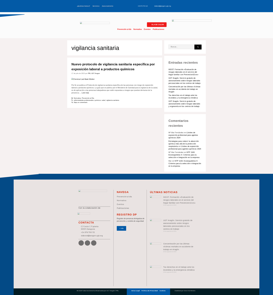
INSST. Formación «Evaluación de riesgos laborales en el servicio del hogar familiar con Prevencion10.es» (183, 72)
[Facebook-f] (186, 2)
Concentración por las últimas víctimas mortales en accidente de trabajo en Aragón (184, 89)
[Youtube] (192, 8)
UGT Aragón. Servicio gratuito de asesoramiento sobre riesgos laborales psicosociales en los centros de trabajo (184, 80)
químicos (97, 100)
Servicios (96, 6)
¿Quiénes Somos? (83, 6)
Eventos (147, 29)
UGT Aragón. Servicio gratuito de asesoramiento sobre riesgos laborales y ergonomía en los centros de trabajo (184, 103)
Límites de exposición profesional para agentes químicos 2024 (183, 135)
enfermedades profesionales (84, 100)
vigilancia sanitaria (112, 100)
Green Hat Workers (189, 290)
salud (103, 100)
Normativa (137, 29)
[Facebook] (81, 243)
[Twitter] (192, 2)
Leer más (85, 93)
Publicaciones (158, 29)
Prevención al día (124, 29)
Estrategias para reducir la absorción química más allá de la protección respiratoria (183, 143)
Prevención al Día (88, 98)
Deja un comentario (80, 102)
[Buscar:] (181, 47)
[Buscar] (198, 47)
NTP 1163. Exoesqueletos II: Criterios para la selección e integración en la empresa (183, 154)
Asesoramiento (107, 6)
